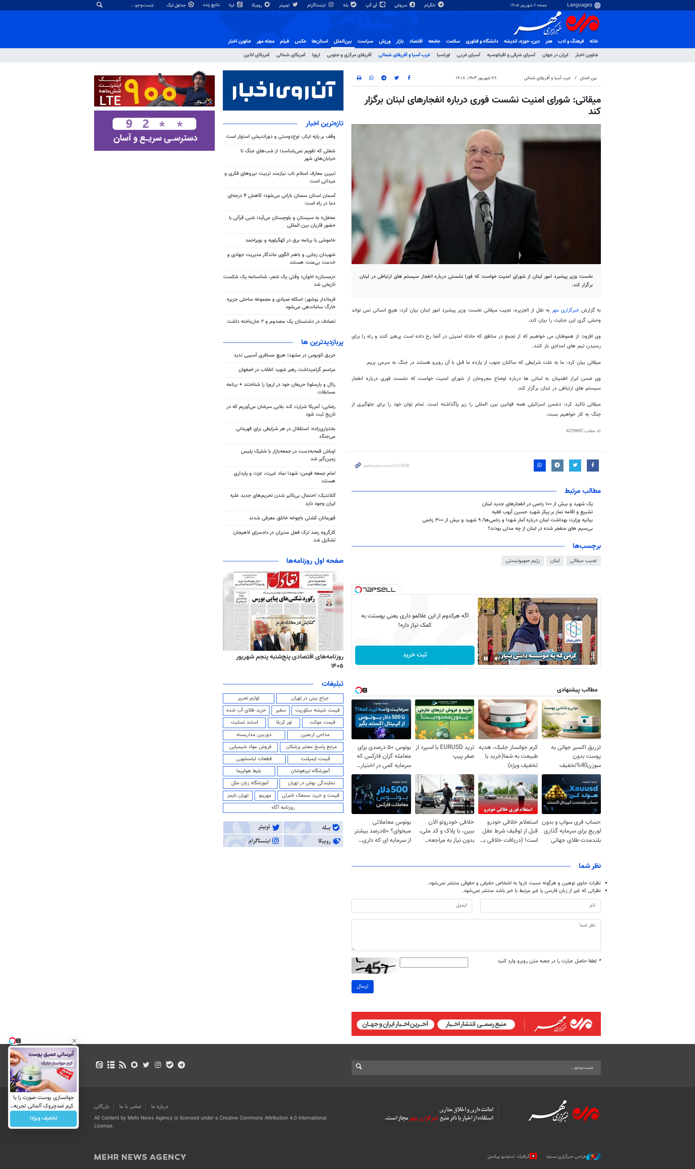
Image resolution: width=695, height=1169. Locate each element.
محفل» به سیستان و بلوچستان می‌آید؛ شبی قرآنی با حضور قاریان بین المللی (282, 222)
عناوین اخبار (586, 55)
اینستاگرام (317, 5)
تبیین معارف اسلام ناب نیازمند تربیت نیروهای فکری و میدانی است (279, 177)
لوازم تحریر (248, 698)
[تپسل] (358, 590)
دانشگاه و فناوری (482, 41)
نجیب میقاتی (583, 561)
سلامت (453, 41)
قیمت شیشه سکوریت (317, 710)
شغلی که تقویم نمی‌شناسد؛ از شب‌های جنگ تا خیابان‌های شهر (288, 155)
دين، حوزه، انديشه (522, 41)
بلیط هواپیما (248, 771)
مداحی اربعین (315, 735)
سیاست (365, 41)
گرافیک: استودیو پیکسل (508, 1156)
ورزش (385, 41)
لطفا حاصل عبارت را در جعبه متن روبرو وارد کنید (549, 961)
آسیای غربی (468, 55)
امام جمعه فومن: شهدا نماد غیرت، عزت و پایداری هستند (284, 477)
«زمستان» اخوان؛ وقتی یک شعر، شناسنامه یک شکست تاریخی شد (279, 281)
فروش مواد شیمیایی (250, 747)
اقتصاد (416, 41)
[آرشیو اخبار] (111, 1065)
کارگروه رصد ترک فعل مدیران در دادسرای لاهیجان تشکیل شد (284, 536)
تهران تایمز (238, 796)
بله (346, 5)
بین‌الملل (343, 41)
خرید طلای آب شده (246, 710)
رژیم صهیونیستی (523, 561)
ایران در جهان (555, 55)
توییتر (285, 5)
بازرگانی (101, 1107)
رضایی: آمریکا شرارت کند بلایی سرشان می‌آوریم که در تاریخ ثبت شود (280, 410)
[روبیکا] (135, 1065)
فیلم (284, 41)
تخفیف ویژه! (44, 1118)
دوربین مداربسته (253, 735)
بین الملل (588, 78)
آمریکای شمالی (290, 55)
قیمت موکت (322, 722)
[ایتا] (99, 1065)
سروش (401, 5)
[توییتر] (146, 1065)
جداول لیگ (177, 5)
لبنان (555, 561)
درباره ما (159, 1107)
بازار (400, 41)
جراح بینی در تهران (310, 698)
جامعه (434, 41)
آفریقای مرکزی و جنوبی (349, 55)
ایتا (232, 5)
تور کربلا (284, 722)
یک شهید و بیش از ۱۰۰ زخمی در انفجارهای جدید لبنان (537, 504)
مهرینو (265, 796)
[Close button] (74, 1041)
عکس (300, 41)
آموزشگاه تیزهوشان (310, 771)
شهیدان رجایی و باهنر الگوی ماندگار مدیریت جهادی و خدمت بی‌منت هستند (281, 259)
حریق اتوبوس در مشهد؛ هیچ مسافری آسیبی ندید (283, 355)
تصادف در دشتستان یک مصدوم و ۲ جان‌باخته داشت (281, 322)
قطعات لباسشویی (254, 759)
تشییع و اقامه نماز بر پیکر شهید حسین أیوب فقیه (542, 512)
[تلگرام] (181, 1065)
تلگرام (430, 5)
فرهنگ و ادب (571, 41)
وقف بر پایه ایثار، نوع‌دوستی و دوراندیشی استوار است (280, 137)
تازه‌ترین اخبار (324, 124)
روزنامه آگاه (283, 808)
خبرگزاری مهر (565, 310)
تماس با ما (130, 1107)
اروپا (316, 55)
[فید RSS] (122, 1065)
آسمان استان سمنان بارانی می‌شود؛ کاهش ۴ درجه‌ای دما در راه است (281, 199)
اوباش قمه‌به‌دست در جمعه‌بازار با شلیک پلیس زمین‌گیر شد (288, 455)
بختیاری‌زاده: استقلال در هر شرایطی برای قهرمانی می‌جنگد (285, 433)
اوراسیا (443, 55)
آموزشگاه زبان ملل (250, 783)
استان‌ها (320, 41)
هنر (548, 41)
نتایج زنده (212, 5)
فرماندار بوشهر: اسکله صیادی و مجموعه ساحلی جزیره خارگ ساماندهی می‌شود (281, 303)
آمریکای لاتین (256, 55)
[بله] (169, 1065)
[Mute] (497, 658)
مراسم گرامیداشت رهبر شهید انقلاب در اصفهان (287, 370)
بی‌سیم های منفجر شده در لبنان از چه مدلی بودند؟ (540, 529)
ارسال (362, 986)
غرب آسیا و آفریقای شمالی (404, 55)
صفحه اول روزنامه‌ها (314, 561)
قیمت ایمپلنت (315, 759)
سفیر (281, 710)
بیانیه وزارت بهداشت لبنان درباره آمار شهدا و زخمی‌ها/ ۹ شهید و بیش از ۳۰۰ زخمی (507, 520)
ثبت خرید (415, 655)
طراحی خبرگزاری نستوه (566, 1156)
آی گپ (372, 5)
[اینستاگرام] (158, 1065)
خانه (594, 41)
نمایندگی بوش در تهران (311, 783)
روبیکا (257, 5)
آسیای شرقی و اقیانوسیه (511, 55)
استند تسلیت (244, 722)
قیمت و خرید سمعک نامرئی (310, 796)
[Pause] (486, 658)
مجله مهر (265, 41)
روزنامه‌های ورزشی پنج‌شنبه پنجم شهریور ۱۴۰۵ (285, 657)
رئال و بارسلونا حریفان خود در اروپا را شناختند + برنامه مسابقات (280, 388)
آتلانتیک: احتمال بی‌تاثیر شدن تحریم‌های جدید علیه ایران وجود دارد (282, 499)
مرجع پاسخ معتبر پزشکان (311, 747)
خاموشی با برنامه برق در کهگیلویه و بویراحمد (290, 240)
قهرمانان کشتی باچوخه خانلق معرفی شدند (292, 518)
